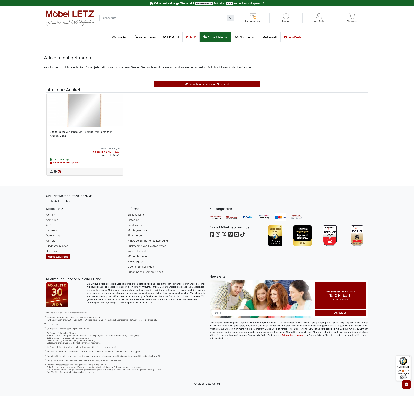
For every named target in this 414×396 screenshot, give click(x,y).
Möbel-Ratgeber (138, 256)
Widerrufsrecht (137, 251)
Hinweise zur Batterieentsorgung (148, 240)
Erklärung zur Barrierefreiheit (145, 271)
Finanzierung (135, 235)
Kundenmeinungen (57, 245)
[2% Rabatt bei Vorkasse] (218, 217)
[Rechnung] (299, 217)
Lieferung (133, 219)
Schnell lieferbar (218, 37)
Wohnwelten (119, 37)
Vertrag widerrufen (57, 256)
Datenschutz (53, 235)
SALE (192, 37)
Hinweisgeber (136, 261)
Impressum (52, 230)
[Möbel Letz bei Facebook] (212, 234)
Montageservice (137, 230)
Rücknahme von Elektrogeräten (147, 245)
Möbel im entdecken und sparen (208, 3)
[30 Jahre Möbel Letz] (57, 294)
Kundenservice (136, 225)
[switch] (403, 377)
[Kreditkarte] (283, 217)
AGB (48, 225)
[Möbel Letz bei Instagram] (218, 234)
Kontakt (50, 214)
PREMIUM (173, 37)
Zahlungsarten (136, 214)
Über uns (51, 251)
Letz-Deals (294, 37)
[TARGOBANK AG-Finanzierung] (266, 217)
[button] (286, 18)
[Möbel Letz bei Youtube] (236, 234)
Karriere (50, 240)
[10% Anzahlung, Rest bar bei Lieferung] (234, 217)
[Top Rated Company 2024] (302, 235)
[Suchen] (230, 18)
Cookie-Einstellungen (141, 266)
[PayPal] (250, 217)
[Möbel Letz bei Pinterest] (230, 234)
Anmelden (52, 219)
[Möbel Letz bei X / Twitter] (224, 234)
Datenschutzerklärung (293, 335)
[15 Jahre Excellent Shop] (275, 235)
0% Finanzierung (245, 37)
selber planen (147, 37)
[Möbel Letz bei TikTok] (242, 234)
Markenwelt (270, 37)
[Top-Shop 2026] (330, 235)
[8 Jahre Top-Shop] (357, 235)
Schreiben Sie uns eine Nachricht (208, 84)
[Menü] (409, 357)
